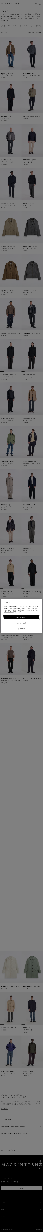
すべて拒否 (21, 629)
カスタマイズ (21, 623)
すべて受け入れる (21, 617)
